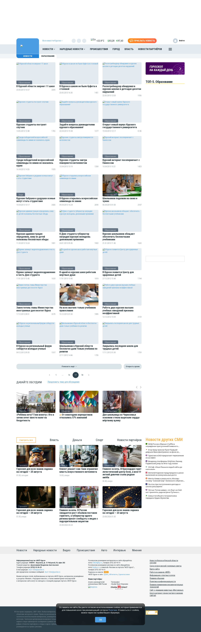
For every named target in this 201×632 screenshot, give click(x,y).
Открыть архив (133, 366)
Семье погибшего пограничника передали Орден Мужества (161, 497)
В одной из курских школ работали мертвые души (77, 273)
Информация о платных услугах (162, 575)
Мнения (137, 550)
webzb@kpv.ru (97, 563)
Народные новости (72, 49)
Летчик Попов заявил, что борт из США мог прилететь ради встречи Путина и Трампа (164, 491)
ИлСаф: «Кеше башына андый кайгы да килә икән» (164, 468)
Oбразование (24, 82)
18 (82, 375)
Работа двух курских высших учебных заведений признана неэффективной (118, 310)
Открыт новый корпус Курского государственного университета (120, 126)
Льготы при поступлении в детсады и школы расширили (163, 485)
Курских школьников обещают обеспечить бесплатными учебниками (119, 236)
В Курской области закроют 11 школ (35, 86)
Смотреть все (26, 440)
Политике (112, 610)
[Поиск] (180, 49)
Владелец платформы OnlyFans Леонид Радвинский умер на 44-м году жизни (164, 462)
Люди (20, 195)
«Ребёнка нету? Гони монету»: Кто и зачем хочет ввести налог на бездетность (35, 417)
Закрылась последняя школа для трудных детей (120, 347)
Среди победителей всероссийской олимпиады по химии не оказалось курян (35, 163)
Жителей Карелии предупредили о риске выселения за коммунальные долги (164, 474)
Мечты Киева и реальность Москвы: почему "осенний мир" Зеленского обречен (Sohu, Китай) (164, 480)
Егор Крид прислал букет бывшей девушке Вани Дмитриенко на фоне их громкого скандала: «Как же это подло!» (163, 451)
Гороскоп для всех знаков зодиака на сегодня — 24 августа (34, 511)
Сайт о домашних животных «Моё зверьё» (166, 590)
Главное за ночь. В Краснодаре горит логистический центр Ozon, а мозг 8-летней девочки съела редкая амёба (122, 473)
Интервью (119, 550)
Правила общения (157, 578)
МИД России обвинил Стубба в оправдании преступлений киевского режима (162, 445)
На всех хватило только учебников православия (77, 309)
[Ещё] (170, 50)
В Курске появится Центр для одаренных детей (118, 273)
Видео (66, 550)
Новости (48, 49)
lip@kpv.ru (96, 567)
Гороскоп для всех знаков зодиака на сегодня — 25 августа (34, 470)
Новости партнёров (150, 49)
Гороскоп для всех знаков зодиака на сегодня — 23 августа (121, 511)
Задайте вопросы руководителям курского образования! (77, 126)
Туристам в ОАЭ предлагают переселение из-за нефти (165, 457)
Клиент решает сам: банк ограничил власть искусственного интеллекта (78, 470)
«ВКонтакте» (113, 574)
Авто (104, 550)
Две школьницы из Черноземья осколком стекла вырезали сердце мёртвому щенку (121, 417)
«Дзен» (105, 574)
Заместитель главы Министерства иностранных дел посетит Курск (34, 309)
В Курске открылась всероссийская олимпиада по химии (78, 200)
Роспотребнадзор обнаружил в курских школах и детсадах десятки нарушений (122, 89)
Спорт (99, 440)
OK (100, 619)
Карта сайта (155, 569)
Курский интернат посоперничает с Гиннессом (121, 161)
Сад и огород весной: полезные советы (165, 566)
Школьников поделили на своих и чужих (120, 200)
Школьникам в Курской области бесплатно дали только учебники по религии (78, 349)
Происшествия (99, 49)
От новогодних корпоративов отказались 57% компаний (75, 416)
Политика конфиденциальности (163, 581)
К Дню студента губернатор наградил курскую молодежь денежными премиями (74, 236)
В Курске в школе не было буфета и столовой (78, 88)
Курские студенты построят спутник (31, 126)
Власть (129, 49)
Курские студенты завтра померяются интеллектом (73, 161)
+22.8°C (100, 40)
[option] (35, 412)
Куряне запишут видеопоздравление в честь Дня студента (35, 273)
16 (69, 375)
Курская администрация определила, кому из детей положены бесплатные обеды (32, 236)
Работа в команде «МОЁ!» (160, 572)
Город (116, 49)
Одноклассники (124, 574)
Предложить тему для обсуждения (63, 382)
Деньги (77, 440)
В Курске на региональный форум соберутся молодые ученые (34, 347)
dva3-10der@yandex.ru (36, 570)
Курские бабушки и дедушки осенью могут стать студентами (35, 200)
